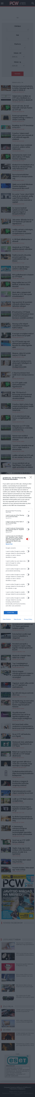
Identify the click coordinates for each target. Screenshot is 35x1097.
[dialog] (17, 548)
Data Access (17, 619)
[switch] (27, 516)
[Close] (31, 478)
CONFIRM (10, 612)
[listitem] (17, 511)
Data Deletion (7, 619)
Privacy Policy (28, 619)
